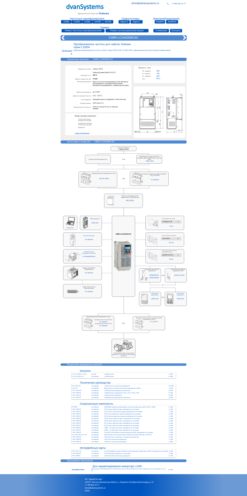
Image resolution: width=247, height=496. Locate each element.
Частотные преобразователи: (87, 18)
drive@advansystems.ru (145, 3)
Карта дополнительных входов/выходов (169, 251)
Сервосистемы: (130, 18)
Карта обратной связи (169, 235)
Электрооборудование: (166, 18)
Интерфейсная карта (168, 218)
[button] (149, 161)
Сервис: (105, 27)
